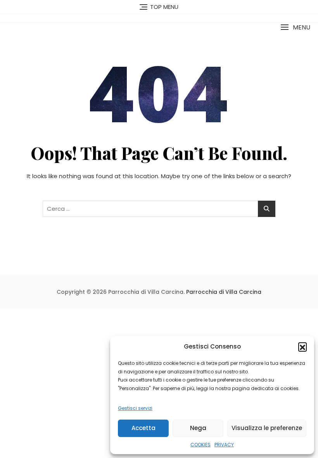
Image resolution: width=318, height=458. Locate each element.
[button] (302, 346)
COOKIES (200, 444)
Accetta (143, 428)
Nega (198, 428)
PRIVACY (224, 444)
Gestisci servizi (135, 408)
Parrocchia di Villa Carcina (223, 292)
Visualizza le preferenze (267, 428)
